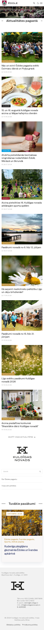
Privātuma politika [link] (29, 625)
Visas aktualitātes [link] (9, 486)
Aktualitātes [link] (8, 61)
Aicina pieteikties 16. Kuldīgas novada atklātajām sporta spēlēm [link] (22, 204)
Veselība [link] (6, 151)
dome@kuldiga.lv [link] (31, 603)
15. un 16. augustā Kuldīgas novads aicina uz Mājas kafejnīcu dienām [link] (20, 112)
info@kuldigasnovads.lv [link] (30, 605)
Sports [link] (6, 198)
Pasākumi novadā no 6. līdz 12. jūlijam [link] (21, 247)
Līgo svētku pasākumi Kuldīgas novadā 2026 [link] (18, 380)
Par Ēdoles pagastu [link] (9, 479)
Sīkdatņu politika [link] (14, 625)
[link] (16, 3)
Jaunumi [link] (6, 106)
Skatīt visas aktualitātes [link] (20, 437)
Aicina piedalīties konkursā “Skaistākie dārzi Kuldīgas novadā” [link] (20, 425)
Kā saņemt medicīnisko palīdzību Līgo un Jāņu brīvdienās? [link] (22, 291)
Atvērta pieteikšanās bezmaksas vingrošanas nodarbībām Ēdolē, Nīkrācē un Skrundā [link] (19, 158)
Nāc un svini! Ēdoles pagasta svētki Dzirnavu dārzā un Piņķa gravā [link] (20, 67)
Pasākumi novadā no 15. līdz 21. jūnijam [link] (18, 335)
